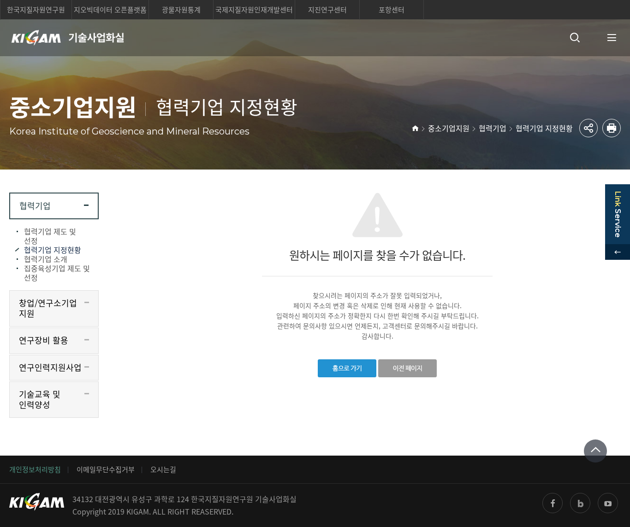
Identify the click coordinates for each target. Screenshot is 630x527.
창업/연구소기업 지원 (48, 308)
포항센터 (391, 10)
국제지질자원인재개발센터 (254, 10)
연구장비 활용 (43, 340)
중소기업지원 (449, 128)
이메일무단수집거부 (106, 469)
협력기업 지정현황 (544, 128)
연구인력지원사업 (50, 367)
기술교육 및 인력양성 (39, 399)
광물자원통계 (181, 10)
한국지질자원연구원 (36, 10)
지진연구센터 (327, 10)
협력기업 (492, 128)
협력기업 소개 (45, 259)
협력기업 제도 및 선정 (50, 236)
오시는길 (163, 469)
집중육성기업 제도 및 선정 (57, 273)
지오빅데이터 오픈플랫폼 (110, 10)
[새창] (552, 503)
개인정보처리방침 (35, 469)
